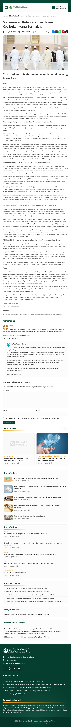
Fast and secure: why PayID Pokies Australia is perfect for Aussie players (30, 554)
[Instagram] (9, 668)
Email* (38, 410)
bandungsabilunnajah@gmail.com (15, 663)
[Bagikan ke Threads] (66, 31)
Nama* (5, 410)
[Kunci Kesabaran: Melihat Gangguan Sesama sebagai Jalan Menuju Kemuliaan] (8, 508)
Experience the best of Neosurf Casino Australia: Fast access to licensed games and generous (35, 684)
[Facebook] (5, 668)
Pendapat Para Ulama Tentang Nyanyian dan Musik (38, 595)
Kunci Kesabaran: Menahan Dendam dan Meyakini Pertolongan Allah (37, 497)
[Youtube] (19, 668)
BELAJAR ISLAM (26, 32)
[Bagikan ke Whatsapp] (59, 31)
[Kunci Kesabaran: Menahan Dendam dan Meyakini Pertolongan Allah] (8, 498)
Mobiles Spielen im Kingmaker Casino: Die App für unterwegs (25, 534)
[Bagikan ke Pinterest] (63, 31)
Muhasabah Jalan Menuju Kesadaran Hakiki (33, 588)
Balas (4, 339)
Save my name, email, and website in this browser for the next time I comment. (32, 418)
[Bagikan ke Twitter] (56, 31)
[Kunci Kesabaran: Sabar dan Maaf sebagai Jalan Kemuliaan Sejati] (8, 479)
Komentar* (6, 390)
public (6, 531)
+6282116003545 (11, 660)
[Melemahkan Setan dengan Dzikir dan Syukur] (8, 517)
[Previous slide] (63, 428)
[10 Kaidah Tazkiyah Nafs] (52, 443)
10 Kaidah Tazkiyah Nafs (45, 456)
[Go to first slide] (66, 428)
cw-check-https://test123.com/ (15, 573)
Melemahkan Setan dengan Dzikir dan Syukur (29, 516)
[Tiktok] (14, 668)
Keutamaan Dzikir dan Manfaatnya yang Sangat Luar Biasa (32, 591)
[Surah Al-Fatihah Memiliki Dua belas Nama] (18, 443)
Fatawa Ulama (19, 456)
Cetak (37, 32)
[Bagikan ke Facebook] (53, 31)
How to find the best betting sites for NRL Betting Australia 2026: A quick (29, 563)
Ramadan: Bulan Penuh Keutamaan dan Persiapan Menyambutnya (42, 601)
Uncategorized (8, 570)
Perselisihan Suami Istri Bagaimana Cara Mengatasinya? (39, 598)
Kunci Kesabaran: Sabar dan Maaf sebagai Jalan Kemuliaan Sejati (35, 478)
